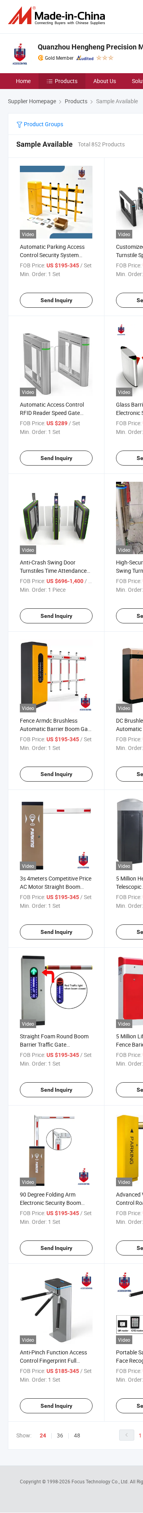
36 (60, 1435)
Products (66, 81)
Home (23, 81)
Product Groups (43, 124)
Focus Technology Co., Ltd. (101, 1481)
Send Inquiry (56, 300)
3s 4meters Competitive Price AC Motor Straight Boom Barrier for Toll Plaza (55, 887)
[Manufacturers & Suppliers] (58, 15)
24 (43, 1435)
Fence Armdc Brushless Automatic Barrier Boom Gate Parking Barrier (56, 729)
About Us (104, 81)
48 (77, 1435)
